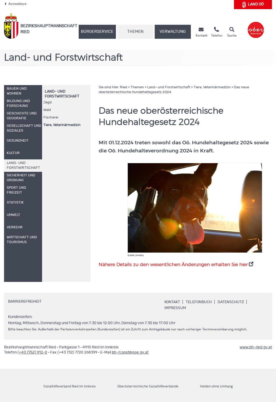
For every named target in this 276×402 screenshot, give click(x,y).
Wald (47, 110)
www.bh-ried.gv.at (256, 347)
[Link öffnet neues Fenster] (256, 26)
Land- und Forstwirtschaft (168, 87)
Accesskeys (17, 3)
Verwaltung (173, 32)
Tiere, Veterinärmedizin (62, 125)
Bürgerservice (97, 32)
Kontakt (172, 302)
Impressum (175, 308)
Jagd (47, 102)
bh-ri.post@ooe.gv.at (130, 352)
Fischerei (50, 117)
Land (256, 4)
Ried (123, 87)
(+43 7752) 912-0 (32, 352)
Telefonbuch (199, 302)
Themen (135, 32)
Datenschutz (231, 302)
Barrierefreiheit (25, 301)
